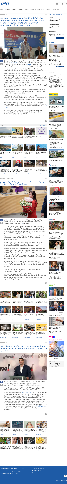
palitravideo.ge (2, 173)
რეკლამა (22, 468)
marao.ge (1, 450)
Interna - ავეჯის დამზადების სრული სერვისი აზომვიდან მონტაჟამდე (5, 333)
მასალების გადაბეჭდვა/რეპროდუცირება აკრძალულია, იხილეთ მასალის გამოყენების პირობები (12, 472)
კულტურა (54, 9)
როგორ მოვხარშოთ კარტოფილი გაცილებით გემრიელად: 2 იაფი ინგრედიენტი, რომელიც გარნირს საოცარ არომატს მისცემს (41, 448)
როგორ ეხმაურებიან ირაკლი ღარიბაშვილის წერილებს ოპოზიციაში (29, 315)
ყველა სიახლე (60, 37)
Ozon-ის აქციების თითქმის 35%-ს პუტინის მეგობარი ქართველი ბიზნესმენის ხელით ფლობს (56, 314)
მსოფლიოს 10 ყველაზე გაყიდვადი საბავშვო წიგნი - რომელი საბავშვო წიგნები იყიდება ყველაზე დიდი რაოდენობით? (29, 432)
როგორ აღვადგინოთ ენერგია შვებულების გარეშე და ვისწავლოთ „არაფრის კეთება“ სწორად (5, 432)
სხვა (1, 11)
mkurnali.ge (2, 434)
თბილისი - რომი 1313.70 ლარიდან (41, 153)
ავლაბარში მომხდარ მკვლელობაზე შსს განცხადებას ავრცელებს (41, 169)
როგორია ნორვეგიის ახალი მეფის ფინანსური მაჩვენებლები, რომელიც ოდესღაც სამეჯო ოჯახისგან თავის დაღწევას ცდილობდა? (17, 317)
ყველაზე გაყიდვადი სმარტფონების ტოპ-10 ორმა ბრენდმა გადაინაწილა (4, 316)
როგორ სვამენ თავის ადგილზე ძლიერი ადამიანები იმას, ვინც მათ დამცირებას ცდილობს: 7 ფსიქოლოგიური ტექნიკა (29, 447)
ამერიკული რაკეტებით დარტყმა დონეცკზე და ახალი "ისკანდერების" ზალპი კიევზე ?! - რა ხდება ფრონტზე (56, 108)
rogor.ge (25, 450)
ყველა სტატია (60, 66)
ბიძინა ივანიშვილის (27, 392)
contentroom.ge (3, 337)
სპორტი (43, 9)
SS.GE (2, 125)
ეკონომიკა (37, 9)
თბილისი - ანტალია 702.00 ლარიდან (5, 153)
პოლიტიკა (7, 9)
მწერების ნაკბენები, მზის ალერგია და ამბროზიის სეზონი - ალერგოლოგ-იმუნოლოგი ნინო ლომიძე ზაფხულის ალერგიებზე (17, 335)
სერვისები (16, 468)
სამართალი (13, 9)
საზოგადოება (20, 9)
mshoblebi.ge (26, 434)
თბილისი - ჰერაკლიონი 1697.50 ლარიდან (17, 153)
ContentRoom (44, 323)
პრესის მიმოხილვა (54, 70)
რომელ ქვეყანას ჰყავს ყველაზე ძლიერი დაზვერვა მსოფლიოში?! (56, 159)
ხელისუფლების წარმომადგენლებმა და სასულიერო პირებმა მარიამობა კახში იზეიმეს (56, 33)
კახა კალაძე (13, 62)
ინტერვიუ (51, 42)
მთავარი (2, 9)
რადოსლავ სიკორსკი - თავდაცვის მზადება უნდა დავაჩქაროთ (55, 26)
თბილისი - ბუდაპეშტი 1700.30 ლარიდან (28, 153)
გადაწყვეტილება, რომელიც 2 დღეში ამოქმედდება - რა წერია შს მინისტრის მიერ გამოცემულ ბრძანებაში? (17, 170)
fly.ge (1, 157)
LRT (22, 223)
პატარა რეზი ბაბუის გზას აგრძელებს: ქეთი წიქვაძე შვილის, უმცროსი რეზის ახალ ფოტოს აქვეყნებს (5, 447)
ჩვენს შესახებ (9, 468)
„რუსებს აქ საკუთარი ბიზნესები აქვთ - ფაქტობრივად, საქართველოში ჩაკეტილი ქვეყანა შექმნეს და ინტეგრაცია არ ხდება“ (56, 330)
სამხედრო (48, 9)
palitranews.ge (26, 319)
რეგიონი (32, 9)
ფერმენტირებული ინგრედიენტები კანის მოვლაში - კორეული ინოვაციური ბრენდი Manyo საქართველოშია (41, 335)
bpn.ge (57, 1)
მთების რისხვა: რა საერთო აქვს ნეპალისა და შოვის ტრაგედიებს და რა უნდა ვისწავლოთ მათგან (17, 431)
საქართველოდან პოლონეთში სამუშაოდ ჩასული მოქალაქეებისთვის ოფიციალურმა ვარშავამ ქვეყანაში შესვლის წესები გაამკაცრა (41, 318)
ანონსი (58, 9)
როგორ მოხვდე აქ (42, 125)
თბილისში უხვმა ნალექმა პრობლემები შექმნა (55, 20)
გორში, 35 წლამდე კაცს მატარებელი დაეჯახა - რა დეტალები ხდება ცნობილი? (29, 170)
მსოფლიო (27, 9)
